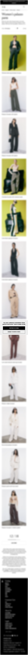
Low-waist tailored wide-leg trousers (12, 362)
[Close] (26, 2)
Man (6, 593)
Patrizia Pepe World (10, 614)
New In (6, 583)
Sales (6, 596)
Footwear (7, 588)
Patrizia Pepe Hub (9, 616)
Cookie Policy (8, 623)
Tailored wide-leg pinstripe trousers (11, 73)
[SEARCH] (24, 6)
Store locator (9, 607)
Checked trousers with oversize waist (12, 197)
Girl (6, 594)
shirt (12, 568)
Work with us (8, 617)
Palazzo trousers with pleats (9, 114)
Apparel (7, 10)
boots (19, 570)
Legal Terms (8, 626)
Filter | (6, 28)
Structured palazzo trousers (9, 445)
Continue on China (14, 328)
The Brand (7, 612)
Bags (6, 586)
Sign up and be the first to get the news (14, 2)
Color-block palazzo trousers (10, 238)
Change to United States (14, 331)
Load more (14, 543)
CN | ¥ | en (8, 631)
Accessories (8, 589)
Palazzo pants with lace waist (10, 486)
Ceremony (7, 591)
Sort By (24, 28)
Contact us (8, 603)
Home (3, 10)
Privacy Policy (8, 625)
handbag (6, 570)
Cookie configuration (10, 628)
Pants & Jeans (12, 10)
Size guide (7, 605)
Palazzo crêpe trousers (8, 403)
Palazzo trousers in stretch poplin (11, 527)
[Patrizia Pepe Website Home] (5, 7)
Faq (6, 602)
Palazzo (18, 10)
